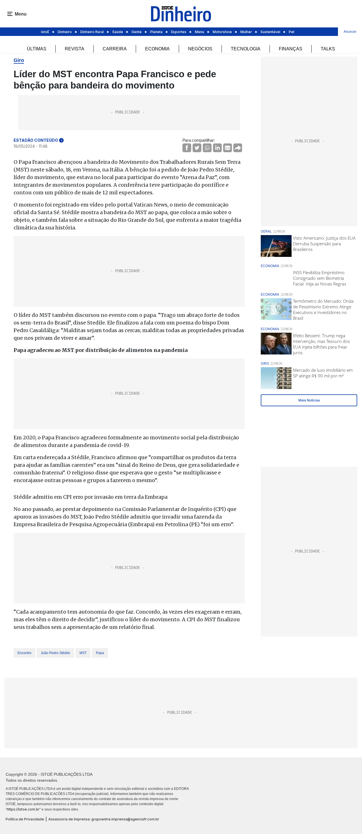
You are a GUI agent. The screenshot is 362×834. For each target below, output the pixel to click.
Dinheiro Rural (92, 32)
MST (83, 653)
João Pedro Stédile (55, 653)
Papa (100, 653)
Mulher (246, 32)
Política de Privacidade (25, 819)
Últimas (36, 48)
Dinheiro (65, 32)
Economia (157, 48)
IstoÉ (45, 32)
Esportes (178, 32)
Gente (137, 32)
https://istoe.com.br (23, 809)
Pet (291, 32)
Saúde (117, 32)
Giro (19, 60)
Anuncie (350, 32)
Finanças (290, 48)
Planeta (156, 32)
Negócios (200, 48)
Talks (328, 48)
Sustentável (270, 32)
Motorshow (222, 32)
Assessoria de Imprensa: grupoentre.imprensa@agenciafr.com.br (103, 819)
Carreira (115, 48)
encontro (24, 653)
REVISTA (74, 48)
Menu (199, 32)
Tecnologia (245, 48)
